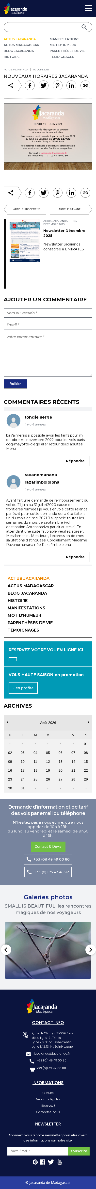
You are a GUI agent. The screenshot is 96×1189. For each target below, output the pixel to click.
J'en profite (23, 688)
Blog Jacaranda (19, 51)
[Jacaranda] (16, 6)
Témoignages (62, 57)
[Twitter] (43, 85)
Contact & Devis (48, 846)
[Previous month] (7, 722)
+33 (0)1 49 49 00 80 (51, 859)
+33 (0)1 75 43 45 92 (51, 872)
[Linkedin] (58, 85)
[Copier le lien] (85, 85)
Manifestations (65, 39)
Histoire (11, 57)
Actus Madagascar (21, 45)
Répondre (75, 461)
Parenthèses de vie (67, 51)
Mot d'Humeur (63, 45)
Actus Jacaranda (20, 39)
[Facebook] (30, 85)
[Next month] (88, 722)
